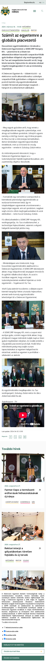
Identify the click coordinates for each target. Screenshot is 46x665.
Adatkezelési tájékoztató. (31, 618)
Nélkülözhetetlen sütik (14, 627)
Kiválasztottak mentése (14, 645)
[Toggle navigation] (34, 11)
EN (43, 2)
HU (40, 2)
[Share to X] (15, 437)
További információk (9, 622)
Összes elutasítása (12, 651)
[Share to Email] (24, 437)
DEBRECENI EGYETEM (19, 10)
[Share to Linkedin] (20, 437)
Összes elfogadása (11, 658)
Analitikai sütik (11, 635)
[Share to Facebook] (10, 437)
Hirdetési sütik (11, 639)
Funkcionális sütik (12, 631)
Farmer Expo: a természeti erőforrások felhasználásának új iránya (21, 493)
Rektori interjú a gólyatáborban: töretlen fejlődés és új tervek (18, 551)
